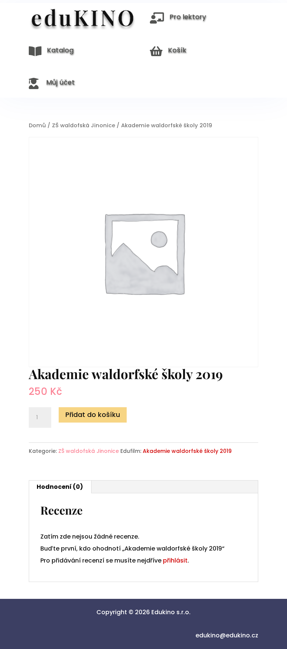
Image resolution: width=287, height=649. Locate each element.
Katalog (60, 50)
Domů (37, 125)
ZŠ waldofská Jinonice (83, 125)
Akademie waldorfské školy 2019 (187, 451)
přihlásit (175, 560)
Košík (177, 50)
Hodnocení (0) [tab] (60, 486)
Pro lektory (188, 16)
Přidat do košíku (92, 414)
